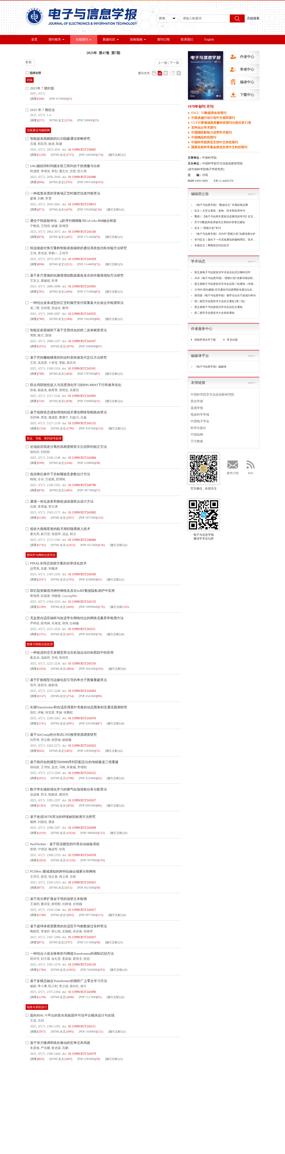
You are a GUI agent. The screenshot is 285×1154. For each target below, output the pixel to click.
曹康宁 (63, 417)
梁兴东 (71, 362)
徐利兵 (34, 452)
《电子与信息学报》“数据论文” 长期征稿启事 (221, 204)
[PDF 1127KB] (88, 997)
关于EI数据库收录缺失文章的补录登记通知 (219, 222)
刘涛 (33, 506)
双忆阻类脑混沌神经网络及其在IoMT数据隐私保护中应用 (72, 590)
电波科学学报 (200, 414)
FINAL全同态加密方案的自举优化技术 (58, 563)
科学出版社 (198, 428)
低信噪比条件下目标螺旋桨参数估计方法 (60, 474)
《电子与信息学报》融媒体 (210, 366)
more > (252, 194)
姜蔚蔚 (66, 958)
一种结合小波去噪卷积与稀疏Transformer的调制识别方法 (72, 953)
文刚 (73, 876)
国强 (48, 335)
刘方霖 (45, 958)
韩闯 (33, 479)
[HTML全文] (57, 120)
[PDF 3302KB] (86, 209)
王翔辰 (45, 226)
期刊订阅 (163, 39)
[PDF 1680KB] (88, 346)
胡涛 (65, 623)
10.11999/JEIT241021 (82, 882)
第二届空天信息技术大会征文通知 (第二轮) (219, 301)
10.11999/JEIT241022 (82, 745)
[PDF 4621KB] (86, 887)
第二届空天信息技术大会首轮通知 (214, 312)
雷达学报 (197, 401)
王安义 (34, 280)
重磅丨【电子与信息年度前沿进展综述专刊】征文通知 (225, 216)
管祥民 (63, 657)
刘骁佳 (42, 822)
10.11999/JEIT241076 (82, 718)
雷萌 (33, 849)
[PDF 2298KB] (86, 463)
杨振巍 (66, 740)
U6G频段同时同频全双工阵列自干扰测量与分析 (65, 166)
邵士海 (82, 171)
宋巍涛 (53, 568)
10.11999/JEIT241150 (82, 663)
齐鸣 (54, 657)
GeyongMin (69, 596)
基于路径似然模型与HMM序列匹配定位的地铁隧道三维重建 (74, 762)
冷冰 (41, 479)
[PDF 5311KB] (86, 942)
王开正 (34, 876)
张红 (33, 712)
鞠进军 (53, 849)
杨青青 (53, 390)
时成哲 (34, 171)
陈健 (59, 144)
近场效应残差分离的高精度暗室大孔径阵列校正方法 (68, 447)
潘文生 (63, 171)
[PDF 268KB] (85, 120)
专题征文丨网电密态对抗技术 (211, 245)
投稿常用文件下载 (205, 339)
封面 (30, 80)
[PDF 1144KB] (86, 264)
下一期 (175, 63)
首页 (34, 39)
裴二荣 (34, 308)
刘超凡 (74, 417)
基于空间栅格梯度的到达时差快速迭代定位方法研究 (68, 357)
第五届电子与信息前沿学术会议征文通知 (218, 307)
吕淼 (83, 417)
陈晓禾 (53, 794)
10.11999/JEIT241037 (82, 937)
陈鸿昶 (45, 623)
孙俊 (33, 390)
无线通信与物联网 (38, 130)
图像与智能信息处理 (40, 644)
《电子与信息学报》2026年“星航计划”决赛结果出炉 (224, 233)
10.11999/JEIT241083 (82, 396)
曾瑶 (44, 876)
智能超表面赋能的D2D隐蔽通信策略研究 (60, 138)
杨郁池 (53, 685)
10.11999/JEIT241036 (82, 574)
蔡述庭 (56, 1048)
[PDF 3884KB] (89, 833)
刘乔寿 (34, 740)
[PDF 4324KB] (88, 778)
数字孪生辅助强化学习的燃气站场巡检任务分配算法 (68, 789)
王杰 (33, 362)
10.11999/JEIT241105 (82, 368)
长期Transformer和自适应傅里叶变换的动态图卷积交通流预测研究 (78, 707)
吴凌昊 (42, 362)
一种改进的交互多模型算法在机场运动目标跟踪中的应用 (72, 652)
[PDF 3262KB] (88, 723)
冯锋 (62, 767)
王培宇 (63, 253)
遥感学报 (197, 408)
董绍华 (63, 794)
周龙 (44, 417)
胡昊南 (56, 740)
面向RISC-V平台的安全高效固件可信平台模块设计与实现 (72, 1015)
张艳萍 (88, 931)
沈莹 (73, 171)
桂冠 (86, 958)
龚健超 (45, 280)
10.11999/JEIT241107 (82, 341)
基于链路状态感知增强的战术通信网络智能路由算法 (68, 412)
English (209, 39)
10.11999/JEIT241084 (82, 457)
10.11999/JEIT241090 (82, 992)
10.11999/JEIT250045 (82, 149)
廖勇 (33, 198)
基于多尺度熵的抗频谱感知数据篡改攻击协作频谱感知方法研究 (77, 275)
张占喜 (53, 876)
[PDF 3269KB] (86, 401)
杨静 (33, 986)
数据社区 (109, 39)
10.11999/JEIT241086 (82, 177)
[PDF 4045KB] (88, 634)
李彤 (54, 171)
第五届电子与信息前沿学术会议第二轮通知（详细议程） (225, 283)
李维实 (45, 171)
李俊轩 (45, 931)
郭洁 (73, 534)
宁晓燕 (34, 226)
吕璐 (33, 144)
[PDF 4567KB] (88, 428)
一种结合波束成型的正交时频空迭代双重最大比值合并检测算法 (77, 303)
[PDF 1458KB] (88, 1031)
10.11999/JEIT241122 (82, 773)
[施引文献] (115, 154)
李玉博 (53, 506)
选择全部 (35, 73)
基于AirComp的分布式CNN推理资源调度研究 (63, 734)
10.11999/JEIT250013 (82, 204)
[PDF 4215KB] (89, 545)
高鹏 (65, 1048)
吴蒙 (44, 568)
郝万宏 (45, 534)
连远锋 (34, 794)
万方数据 (197, 441)
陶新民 (34, 931)
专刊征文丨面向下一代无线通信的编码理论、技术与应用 (225, 239)
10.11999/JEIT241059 (82, 855)
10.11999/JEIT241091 (82, 286)
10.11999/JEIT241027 (82, 800)
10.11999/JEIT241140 (82, 231)
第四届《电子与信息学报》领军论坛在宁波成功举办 (225, 295)
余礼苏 (56, 958)
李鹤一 (53, 253)
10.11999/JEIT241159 (82, 964)
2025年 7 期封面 (42, 88)
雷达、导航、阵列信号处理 (44, 438)
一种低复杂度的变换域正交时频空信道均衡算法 (65, 193)
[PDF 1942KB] (86, 319)
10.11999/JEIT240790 (82, 485)
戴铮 (33, 822)
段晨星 (45, 596)
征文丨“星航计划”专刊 (207, 228)
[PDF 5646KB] (89, 969)
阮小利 (53, 986)
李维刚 (82, 767)
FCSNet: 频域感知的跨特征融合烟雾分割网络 (63, 871)
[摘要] (34, 98)
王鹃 (41, 1020)
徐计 (83, 986)
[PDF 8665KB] (88, 805)
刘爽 (41, 198)
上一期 (161, 63)
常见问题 (232, 339)
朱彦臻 (34, 1048)
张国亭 (56, 534)
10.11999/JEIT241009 (82, 827)
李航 (62, 362)
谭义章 (63, 876)
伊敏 (41, 712)
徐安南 (77, 931)
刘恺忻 (45, 452)
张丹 (33, 685)
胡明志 (63, 390)
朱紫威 (71, 767)
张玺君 (50, 712)
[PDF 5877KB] (86, 490)
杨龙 (51, 144)
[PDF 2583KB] (86, 1059)
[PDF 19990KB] (88, 606)
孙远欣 (56, 308)
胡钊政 (34, 767)
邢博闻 (60, 479)
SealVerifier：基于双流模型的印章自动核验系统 (65, 844)
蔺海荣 (34, 596)
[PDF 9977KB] (88, 915)
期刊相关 (55, 39)
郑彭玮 (42, 144)
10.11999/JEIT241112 (82, 1026)
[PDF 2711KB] (86, 236)
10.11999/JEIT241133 (82, 601)
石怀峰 (34, 417)
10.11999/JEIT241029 (82, 259)
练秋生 (42, 685)
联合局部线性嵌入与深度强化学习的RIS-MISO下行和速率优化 (75, 385)
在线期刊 (82, 39)
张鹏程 (68, 712)
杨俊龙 (42, 390)
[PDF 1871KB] (88, 517)
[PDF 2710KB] (86, 291)
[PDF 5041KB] (88, 668)
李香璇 (42, 506)
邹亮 (62, 849)
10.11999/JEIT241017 (82, 909)
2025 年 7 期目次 (42, 110)
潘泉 (51, 822)
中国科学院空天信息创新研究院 (212, 394)
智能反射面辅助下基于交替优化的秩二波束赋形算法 (68, 330)
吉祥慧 (45, 308)
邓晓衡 (56, 596)
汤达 (65, 534)
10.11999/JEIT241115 (81, 629)
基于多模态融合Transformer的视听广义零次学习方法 (68, 981)
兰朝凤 (50, 479)
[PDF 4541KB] (88, 696)
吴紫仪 (74, 390)
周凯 (33, 335)
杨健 (54, 226)
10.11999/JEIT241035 (82, 313)
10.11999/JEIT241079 (82, 1053)
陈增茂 (63, 226)
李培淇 (42, 253)
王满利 (34, 904)
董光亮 (34, 534)
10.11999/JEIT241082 (82, 512)
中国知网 (197, 434)
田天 (44, 794)
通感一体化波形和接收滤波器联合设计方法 (62, 501)
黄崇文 (77, 958)
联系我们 (187, 39)
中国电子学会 (200, 421)
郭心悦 (56, 931)
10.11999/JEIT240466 (82, 540)
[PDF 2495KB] (88, 154)
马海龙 (56, 623)
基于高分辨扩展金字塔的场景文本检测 (58, 899)
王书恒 (45, 767)
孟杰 (54, 767)
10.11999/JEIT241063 (82, 691)
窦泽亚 (45, 904)
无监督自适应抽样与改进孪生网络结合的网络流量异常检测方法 (77, 618)
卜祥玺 (53, 362)
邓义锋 (45, 740)
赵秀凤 (34, 568)
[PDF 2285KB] (86, 750)
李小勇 (42, 986)
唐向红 (74, 986)
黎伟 (65, 308)
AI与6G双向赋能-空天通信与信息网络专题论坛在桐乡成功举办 (225, 289)
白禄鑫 (74, 623)
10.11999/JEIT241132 (82, 423)
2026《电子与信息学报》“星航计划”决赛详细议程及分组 (225, 278)
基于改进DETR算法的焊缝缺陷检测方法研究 (63, 817)
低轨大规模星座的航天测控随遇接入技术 (60, 529)
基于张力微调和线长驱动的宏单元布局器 (60, 1043)
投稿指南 (136, 39)
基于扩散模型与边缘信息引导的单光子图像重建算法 (68, 680)
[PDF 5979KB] (89, 860)
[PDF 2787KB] (86, 373)
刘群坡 (66, 904)
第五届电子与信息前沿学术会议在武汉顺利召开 (222, 272)
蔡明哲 (56, 904)
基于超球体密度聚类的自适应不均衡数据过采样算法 (68, 926)
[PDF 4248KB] (88, 579)
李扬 (59, 712)
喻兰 (41, 335)
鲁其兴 (34, 657)
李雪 (48, 198)
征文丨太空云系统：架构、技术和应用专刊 (219, 210)
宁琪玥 (42, 849)
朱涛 (54, 280)
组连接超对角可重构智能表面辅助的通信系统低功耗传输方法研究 (78, 248)
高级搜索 (253, 18)
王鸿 (33, 253)
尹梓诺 (34, 623)
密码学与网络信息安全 (41, 555)
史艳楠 (77, 904)
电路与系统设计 (37, 1007)
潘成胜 (53, 417)
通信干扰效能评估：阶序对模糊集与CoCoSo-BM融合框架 (73, 220)
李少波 (63, 986)
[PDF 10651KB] (87, 182)
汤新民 (45, 657)
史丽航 (66, 931)
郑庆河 (34, 958)
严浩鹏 (45, 1048)
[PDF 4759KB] (58, 98)
